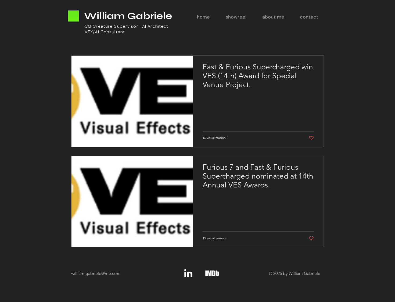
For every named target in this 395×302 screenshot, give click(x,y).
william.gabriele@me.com (96, 273)
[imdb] (212, 273)
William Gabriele (128, 16)
